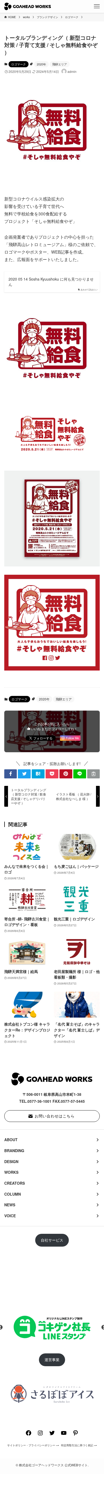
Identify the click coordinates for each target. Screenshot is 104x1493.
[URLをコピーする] (93, 773)
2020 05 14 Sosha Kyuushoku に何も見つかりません (51, 282)
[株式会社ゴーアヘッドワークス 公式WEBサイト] (27, 6)
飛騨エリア (59, 64)
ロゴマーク (18, 64)
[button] (10, 773)
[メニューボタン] (96, 6)
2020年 (41, 64)
